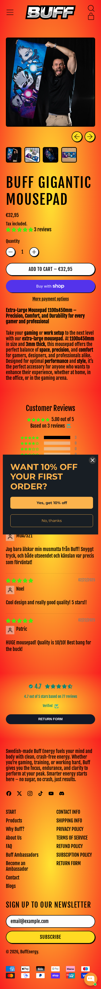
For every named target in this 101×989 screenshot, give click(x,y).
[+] (34, 252)
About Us (14, 838)
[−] (10, 252)
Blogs (11, 886)
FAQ (9, 846)
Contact (12, 878)
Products (14, 821)
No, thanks (52, 520)
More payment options (50, 299)
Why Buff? (15, 829)
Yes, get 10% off (52, 503)
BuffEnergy (29, 951)
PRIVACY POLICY (69, 829)
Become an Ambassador (17, 866)
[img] (19, 580)
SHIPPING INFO (69, 821)
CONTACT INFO (68, 812)
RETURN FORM (68, 863)
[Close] (92, 460)
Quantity (13, 241)
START (11, 812)
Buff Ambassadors (22, 855)
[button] (91, 8)
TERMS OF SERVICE (72, 838)
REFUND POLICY (69, 846)
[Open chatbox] (90, 979)
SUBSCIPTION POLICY (74, 855)
